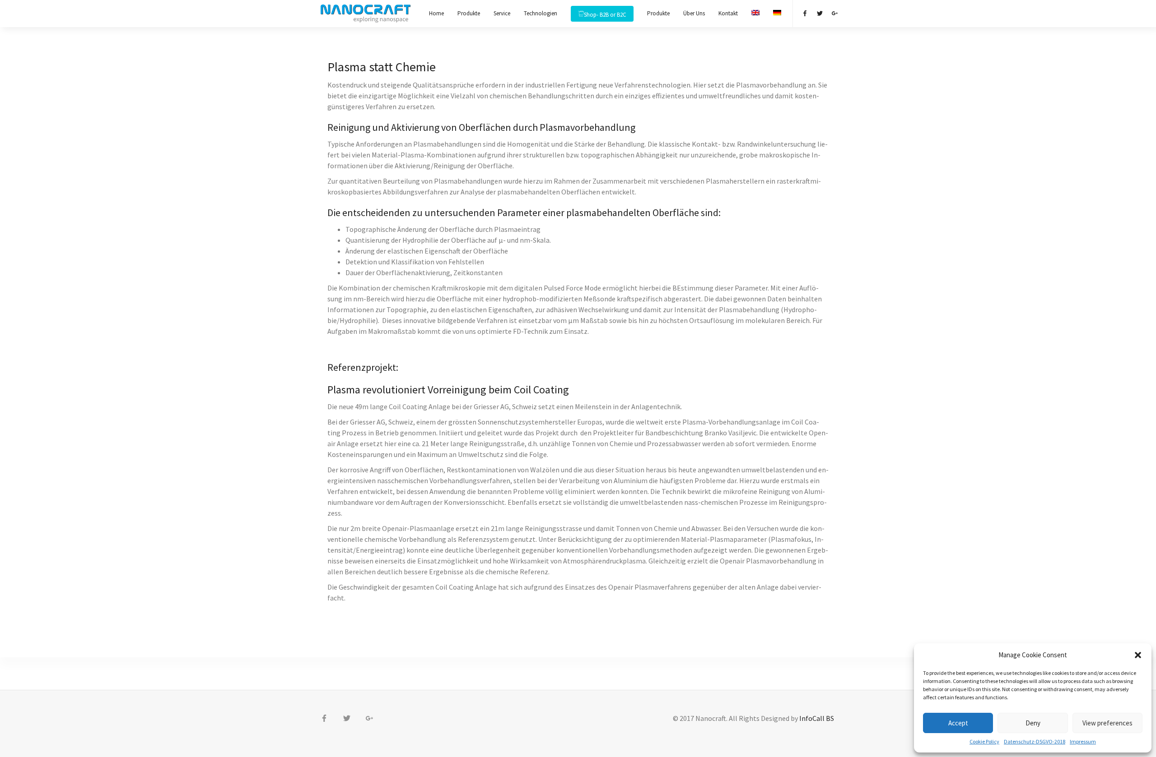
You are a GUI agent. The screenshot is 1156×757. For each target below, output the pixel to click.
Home (436, 13)
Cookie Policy (984, 741)
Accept (958, 723)
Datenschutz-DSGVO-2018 (1034, 741)
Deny (1032, 723)
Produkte (468, 13)
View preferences (1107, 723)
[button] (1137, 655)
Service (502, 13)
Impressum (1083, 741)
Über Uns (694, 13)
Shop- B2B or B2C (605, 14)
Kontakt (728, 13)
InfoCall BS (817, 718)
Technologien (540, 13)
